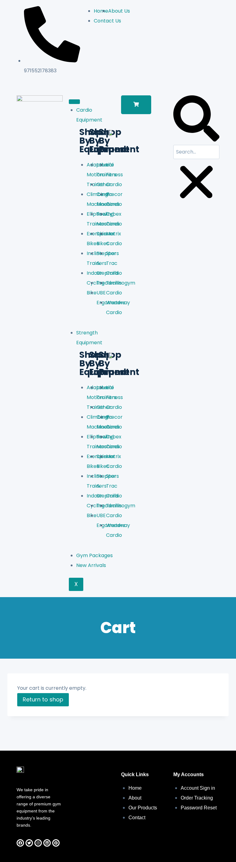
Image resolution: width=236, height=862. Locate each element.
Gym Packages (94, 555)
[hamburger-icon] (74, 101)
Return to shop (43, 699)
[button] (136, 104)
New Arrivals (91, 565)
